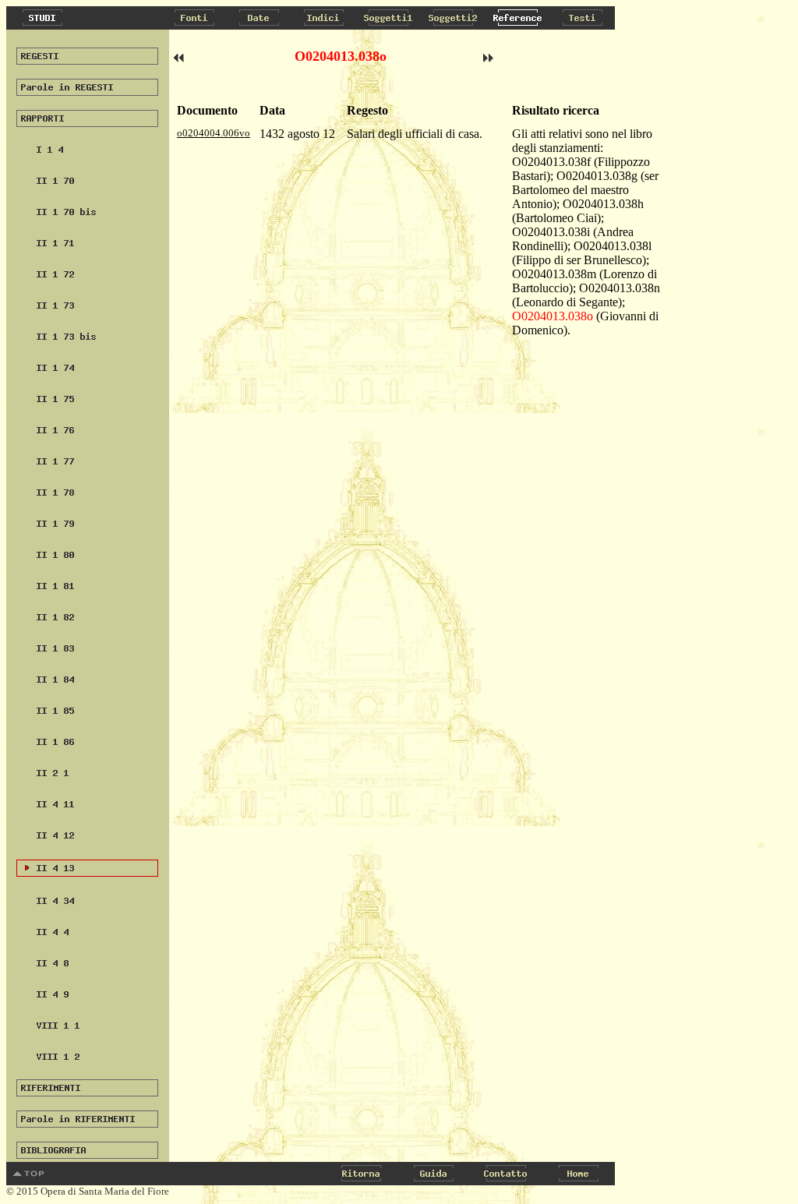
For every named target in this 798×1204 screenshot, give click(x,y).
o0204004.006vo (213, 133)
